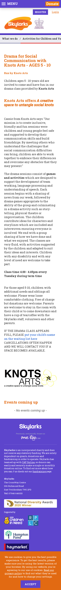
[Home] (18, 23)
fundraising (39, 471)
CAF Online (28, 462)
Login (55, 12)
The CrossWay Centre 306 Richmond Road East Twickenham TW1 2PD (17, 484)
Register (40, 12)
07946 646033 (13, 493)
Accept (30, 584)
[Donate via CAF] (52, 3)
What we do (10, 38)
